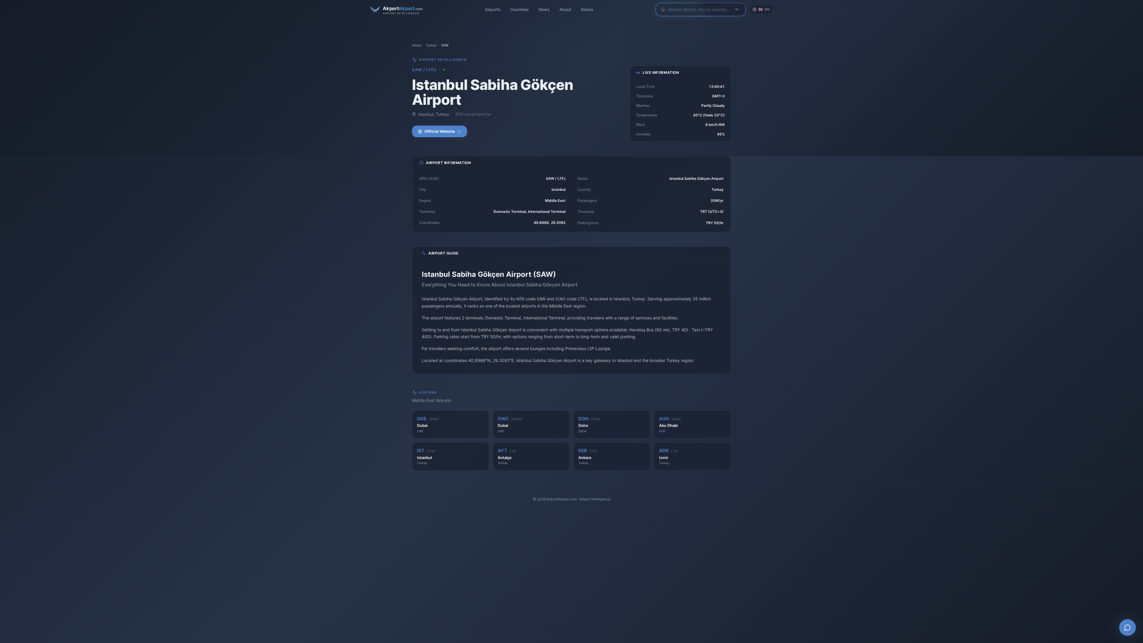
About (565, 9)
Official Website (439, 131)
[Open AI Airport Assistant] (1127, 627)
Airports (493, 9)
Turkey (431, 45)
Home (416, 45)
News (544, 9)
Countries (519, 9)
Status (587, 9)
